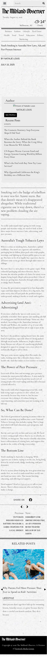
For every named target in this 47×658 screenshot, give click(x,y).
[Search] (44, 3)
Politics (40, 35)
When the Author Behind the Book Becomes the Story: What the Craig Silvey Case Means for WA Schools (23, 142)
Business (8, 31)
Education (30, 35)
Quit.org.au (25, 484)
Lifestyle (26, 31)
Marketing (23, 39)
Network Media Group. (24, 648)
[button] (4, 3)
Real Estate (37, 31)
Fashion (17, 31)
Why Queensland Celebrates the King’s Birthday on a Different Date (22, 173)
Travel (21, 35)
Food (14, 35)
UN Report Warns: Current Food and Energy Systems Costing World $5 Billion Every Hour (23, 154)
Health (7, 35)
